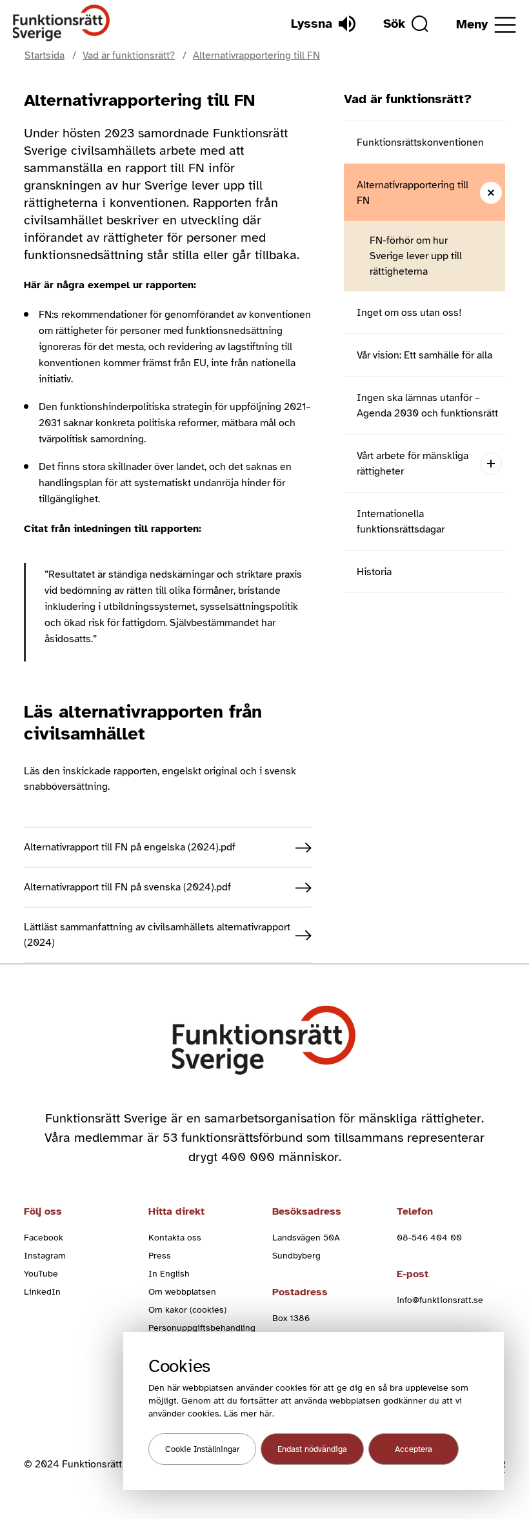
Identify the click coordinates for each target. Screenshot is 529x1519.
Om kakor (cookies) (187, 1309)
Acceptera (413, 1449)
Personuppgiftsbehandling (201, 1327)
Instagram (45, 1255)
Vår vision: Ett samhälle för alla (424, 355)
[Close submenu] (490, 192)
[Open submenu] (490, 463)
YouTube (41, 1273)
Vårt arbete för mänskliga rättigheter (412, 463)
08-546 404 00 (429, 1237)
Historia (374, 571)
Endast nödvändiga (312, 1449)
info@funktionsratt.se (440, 1300)
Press (159, 1255)
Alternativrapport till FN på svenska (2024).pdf (127, 887)
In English (169, 1273)
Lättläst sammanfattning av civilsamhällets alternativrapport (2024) (157, 935)
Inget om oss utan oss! (409, 312)
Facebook (43, 1237)
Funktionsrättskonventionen (420, 142)
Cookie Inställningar (202, 1449)
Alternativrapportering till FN (412, 193)
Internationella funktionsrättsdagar (400, 521)
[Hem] (61, 24)
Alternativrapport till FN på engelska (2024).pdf (129, 847)
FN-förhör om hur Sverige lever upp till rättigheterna (416, 256)
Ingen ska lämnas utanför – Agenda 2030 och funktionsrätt (427, 405)
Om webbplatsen (182, 1291)
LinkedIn (42, 1291)
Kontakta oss (174, 1237)
